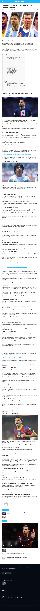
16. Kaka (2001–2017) (10, 74)
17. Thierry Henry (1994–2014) (11, 75)
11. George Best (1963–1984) (11, 69)
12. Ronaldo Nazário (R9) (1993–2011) (12, 70)
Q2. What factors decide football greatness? (13, 84)
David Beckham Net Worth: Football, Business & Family (16, 512)
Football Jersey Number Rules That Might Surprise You (12, 597)
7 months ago (9, 513)
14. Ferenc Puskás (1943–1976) (11, 72)
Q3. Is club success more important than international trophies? (16, 85)
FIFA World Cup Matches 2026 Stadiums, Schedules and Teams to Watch (15, 591)
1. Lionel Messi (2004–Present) (11, 58)
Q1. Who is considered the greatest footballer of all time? (15, 83)
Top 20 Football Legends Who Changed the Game (12, 57)
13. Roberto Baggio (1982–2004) (11, 71)
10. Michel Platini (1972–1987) (11, 68)
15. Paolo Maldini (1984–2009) (11, 73)
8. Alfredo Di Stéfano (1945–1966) (11, 66)
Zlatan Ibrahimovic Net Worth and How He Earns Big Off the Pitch (14, 545)
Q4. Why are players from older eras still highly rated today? (15, 86)
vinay (6, 9)
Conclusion (6, 81)
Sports (15, 9)
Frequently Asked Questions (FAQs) (10, 82)
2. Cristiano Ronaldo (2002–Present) (12, 59)
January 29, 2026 (11, 9)
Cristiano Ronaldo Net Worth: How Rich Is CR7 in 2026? (15, 553)
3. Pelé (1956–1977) (9, 60)
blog (3, 590)
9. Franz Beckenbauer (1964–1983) (12, 67)
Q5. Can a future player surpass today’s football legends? (15, 87)
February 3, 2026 (9, 558)
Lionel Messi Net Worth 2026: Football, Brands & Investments (17, 557)
